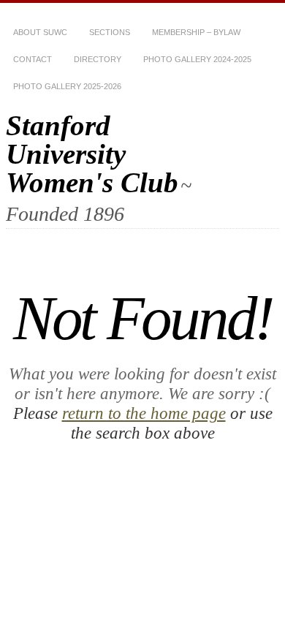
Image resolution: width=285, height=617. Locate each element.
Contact (32, 59)
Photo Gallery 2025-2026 (67, 86)
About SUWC (40, 32)
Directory (97, 59)
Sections (109, 32)
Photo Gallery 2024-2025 (197, 59)
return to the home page (144, 413)
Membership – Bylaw (196, 32)
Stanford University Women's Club (92, 154)
